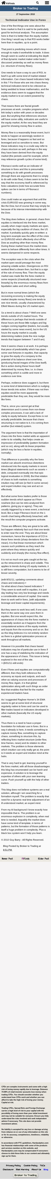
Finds (25, 858)
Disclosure (8, 1169)
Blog (46, 1169)
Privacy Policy (13, 1165)
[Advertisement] (25, 972)
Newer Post (7, 858)
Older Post (43, 858)
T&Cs (42, 1165)
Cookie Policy (30, 1165)
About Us (36, 1169)
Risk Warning (22, 1169)
